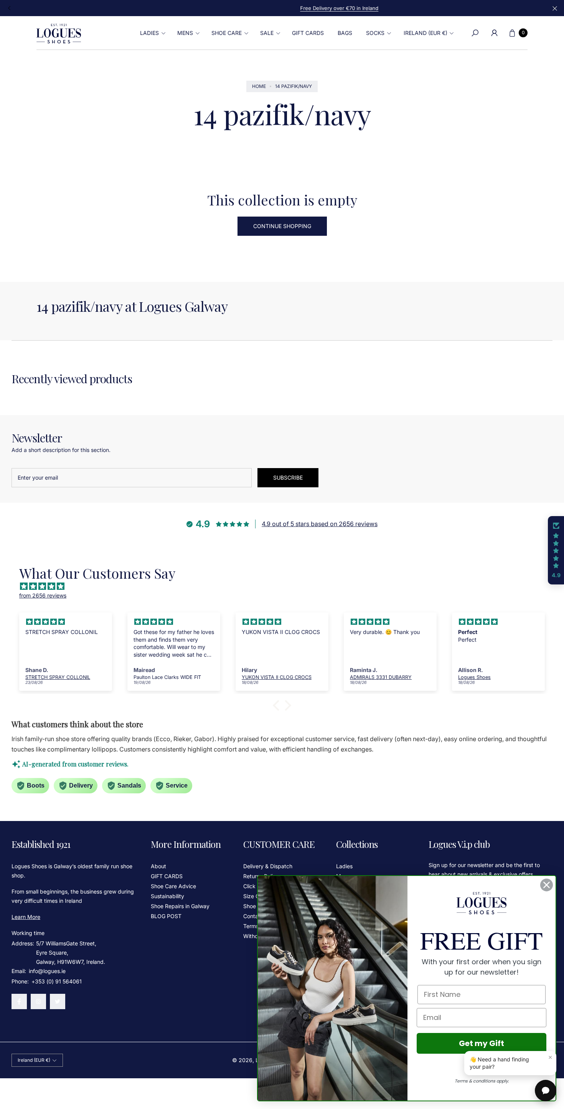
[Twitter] (57, 1001)
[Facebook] (19, 1001)
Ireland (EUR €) (425, 33)
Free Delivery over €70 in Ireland (282, 8)
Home (259, 86)
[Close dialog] (546, 885)
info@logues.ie (46, 971)
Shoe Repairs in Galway (180, 906)
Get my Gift (481, 1043)
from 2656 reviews (42, 595)
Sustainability (167, 896)
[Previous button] (9, 8)
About (158, 866)
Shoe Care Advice (173, 886)
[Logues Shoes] (58, 33)
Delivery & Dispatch (267, 866)
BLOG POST (166, 916)
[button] (151, 33)
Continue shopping (282, 226)
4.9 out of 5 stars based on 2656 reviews (320, 524)
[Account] (494, 33)
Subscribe (288, 477)
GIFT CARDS (167, 876)
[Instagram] (38, 1001)
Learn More (26, 917)
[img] (285, 586)
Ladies (344, 866)
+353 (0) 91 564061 (56, 981)
